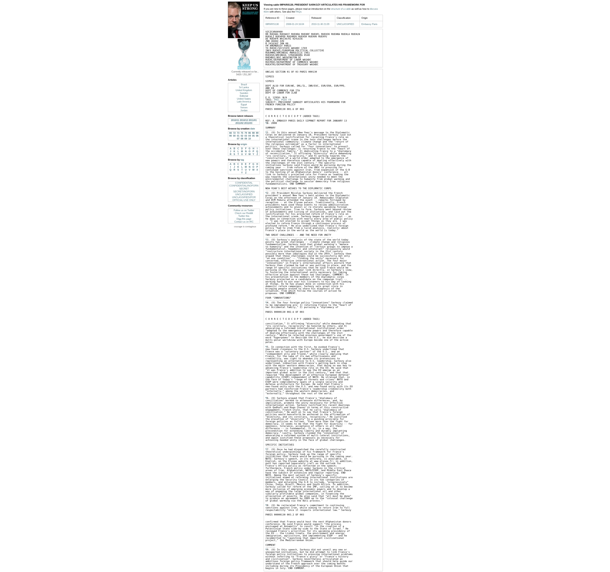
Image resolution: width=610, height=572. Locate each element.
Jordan (243, 110)
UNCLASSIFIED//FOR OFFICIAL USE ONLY (244, 198)
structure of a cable (341, 9)
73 (238, 133)
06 (257, 136)
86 (249, 133)
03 (245, 136)
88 (253, 133)
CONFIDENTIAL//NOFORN (243, 185)
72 (234, 133)
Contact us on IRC (244, 221)
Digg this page (244, 219)
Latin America (244, 101)
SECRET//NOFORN (244, 191)
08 (242, 138)
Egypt (244, 104)
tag (242, 160)
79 (245, 133)
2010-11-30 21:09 (320, 24)
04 (249, 136)
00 (234, 136)
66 (230, 133)
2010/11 (235, 120)
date (252, 128)
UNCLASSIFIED (244, 194)
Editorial (244, 96)
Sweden (244, 93)
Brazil (244, 84)
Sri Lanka (244, 87)
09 (245, 138)
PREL (277, 99)
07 (238, 138)
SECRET (244, 188)
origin (244, 144)
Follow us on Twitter (244, 210)
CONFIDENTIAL (244, 183)
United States (244, 99)
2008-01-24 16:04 (295, 24)
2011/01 (253, 120)
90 (230, 136)
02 (242, 136)
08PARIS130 (272, 24)
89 (257, 133)
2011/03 (248, 123)
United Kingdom (244, 90)
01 (238, 136)
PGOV (284, 99)
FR (289, 99)
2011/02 (239, 123)
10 (249, 138)
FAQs (299, 11)
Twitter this (243, 216)
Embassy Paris (369, 24)
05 (253, 136)
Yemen (243, 107)
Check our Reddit (244, 213)
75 (242, 133)
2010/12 (244, 120)
